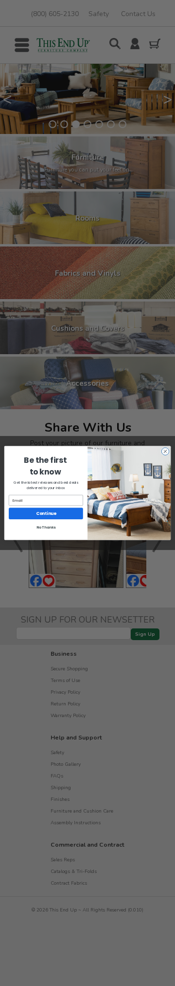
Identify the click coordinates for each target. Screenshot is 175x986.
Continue (46, 513)
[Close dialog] (165, 451)
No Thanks (46, 527)
